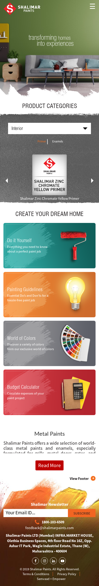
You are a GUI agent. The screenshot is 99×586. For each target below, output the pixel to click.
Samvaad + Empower (51, 579)
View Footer (79, 478)
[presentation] (7, 180)
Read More (49, 465)
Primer (42, 141)
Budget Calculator (23, 387)
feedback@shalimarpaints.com (49, 527)
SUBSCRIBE (81, 513)
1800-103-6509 (53, 522)
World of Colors (21, 338)
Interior (17, 128)
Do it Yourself (19, 240)
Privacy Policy (66, 574)
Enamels (57, 141)
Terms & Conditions (36, 574)
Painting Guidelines (25, 289)
